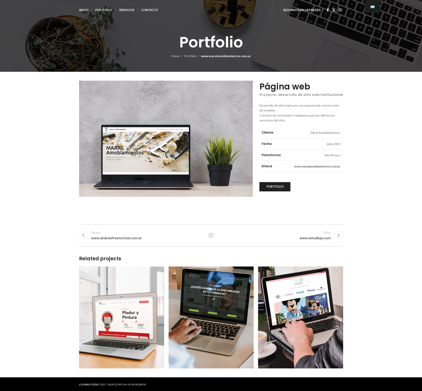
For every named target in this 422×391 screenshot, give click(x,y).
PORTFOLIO (275, 186)
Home (175, 56)
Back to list (211, 235)
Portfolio (190, 56)
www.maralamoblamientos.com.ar (317, 166)
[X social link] (334, 10)
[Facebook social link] (328, 10)
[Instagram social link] (340, 10)
